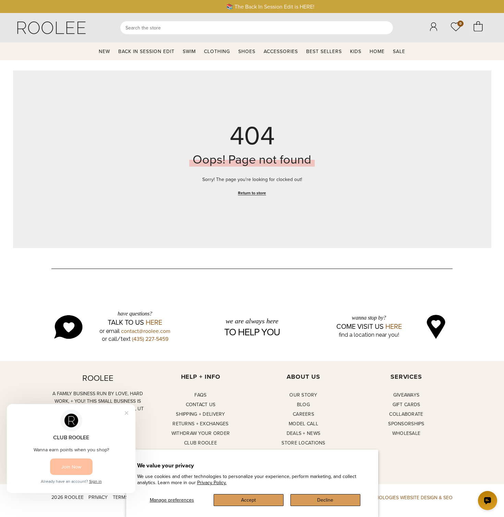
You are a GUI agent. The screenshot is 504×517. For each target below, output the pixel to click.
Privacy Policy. (212, 482)
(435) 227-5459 (150, 338)
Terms (120, 497)
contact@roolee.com (145, 331)
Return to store (252, 193)
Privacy (98, 497)
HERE (154, 322)
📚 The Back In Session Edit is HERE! (252, 6)
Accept (248, 499)
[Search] (256, 27)
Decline (325, 499)
